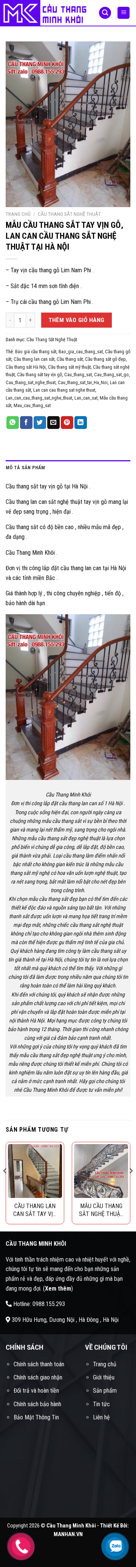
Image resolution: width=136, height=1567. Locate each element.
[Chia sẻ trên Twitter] (40, 422)
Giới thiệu (103, 1377)
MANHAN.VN (68, 1534)
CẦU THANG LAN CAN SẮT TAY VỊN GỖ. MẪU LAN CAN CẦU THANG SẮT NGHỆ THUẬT (34, 1210)
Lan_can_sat (85, 398)
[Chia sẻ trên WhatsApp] (12, 422)
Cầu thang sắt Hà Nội (26, 367)
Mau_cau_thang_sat (32, 405)
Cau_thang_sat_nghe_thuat (31, 382)
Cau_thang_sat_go (111, 374)
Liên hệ (101, 1417)
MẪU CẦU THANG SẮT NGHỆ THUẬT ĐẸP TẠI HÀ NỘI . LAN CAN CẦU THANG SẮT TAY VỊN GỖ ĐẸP (101, 1210)
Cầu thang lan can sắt (34, 359)
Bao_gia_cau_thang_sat (81, 351)
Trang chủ (18, 214)
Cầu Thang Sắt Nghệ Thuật (69, 214)
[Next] (130, 1186)
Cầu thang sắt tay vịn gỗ (39, 374)
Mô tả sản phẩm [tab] (25, 467)
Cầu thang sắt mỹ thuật (69, 367)
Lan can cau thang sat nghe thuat (64, 390)
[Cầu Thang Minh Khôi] (43, 13)
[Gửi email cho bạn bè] (53, 422)
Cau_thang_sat (78, 374)
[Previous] (5, 1186)
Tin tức (101, 1404)
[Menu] (123, 13)
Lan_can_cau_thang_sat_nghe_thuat (39, 398)
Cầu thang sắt (70, 359)
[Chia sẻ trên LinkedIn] (80, 422)
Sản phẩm (105, 1390)
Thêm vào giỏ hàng (77, 320)
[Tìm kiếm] (105, 13)
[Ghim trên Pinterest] (67, 422)
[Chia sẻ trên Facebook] (26, 422)
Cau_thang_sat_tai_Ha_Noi (83, 382)
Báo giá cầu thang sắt (35, 351)
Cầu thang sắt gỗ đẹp (105, 359)
